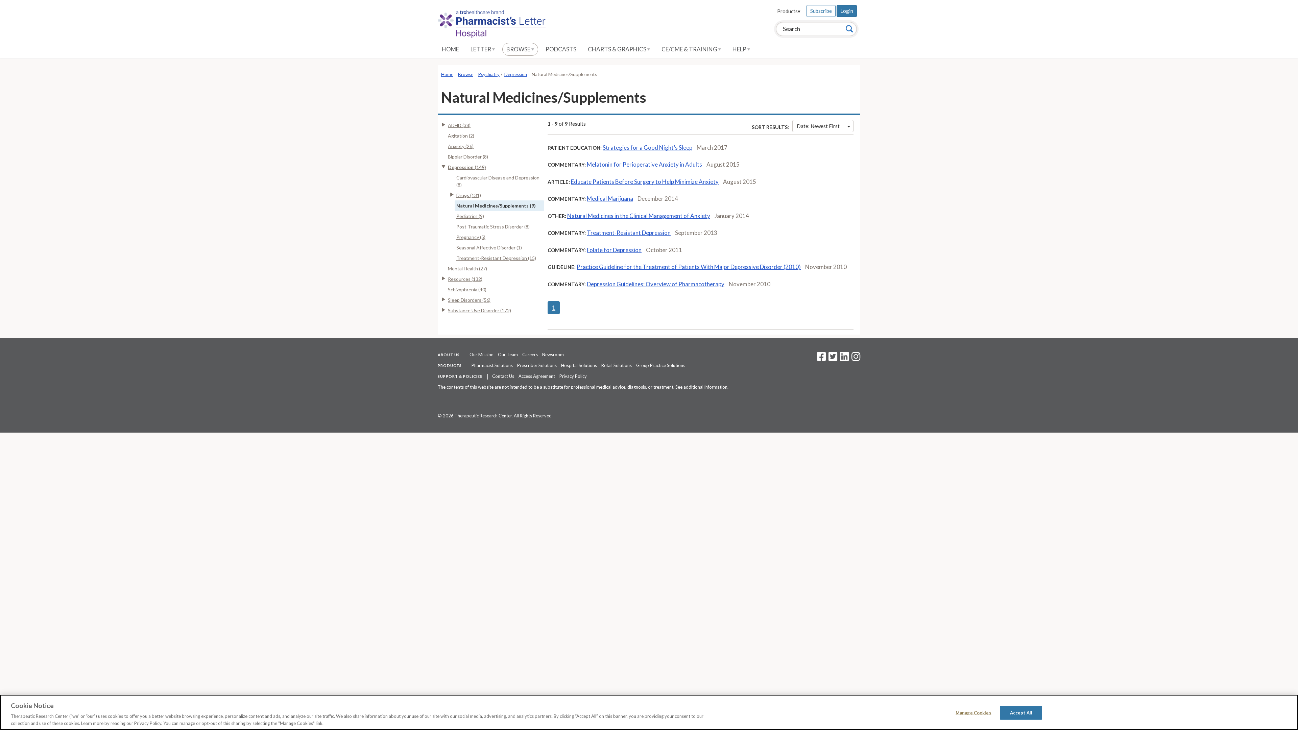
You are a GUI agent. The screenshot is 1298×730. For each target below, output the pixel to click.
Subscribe (821, 11)
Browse (518, 49)
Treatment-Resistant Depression (629, 232)
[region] (649, 712)
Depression (515, 74)
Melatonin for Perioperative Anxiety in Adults (644, 164)
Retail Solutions (616, 365)
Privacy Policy (573, 376)
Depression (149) (467, 167)
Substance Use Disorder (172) (479, 310)
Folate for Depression (614, 249)
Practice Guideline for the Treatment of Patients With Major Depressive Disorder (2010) (689, 266)
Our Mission (482, 354)
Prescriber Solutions (537, 365)
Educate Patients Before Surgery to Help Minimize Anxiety (645, 181)
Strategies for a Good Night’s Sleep (647, 147)
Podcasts (561, 49)
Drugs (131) (468, 195)
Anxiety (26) (461, 146)
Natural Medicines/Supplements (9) (496, 206)
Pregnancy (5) (470, 237)
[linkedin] (844, 358)
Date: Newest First (818, 126)
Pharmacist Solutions (492, 365)
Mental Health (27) (467, 268)
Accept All (1021, 712)
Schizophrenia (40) (467, 289)
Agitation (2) (461, 136)
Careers (530, 354)
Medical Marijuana (610, 198)
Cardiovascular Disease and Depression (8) (497, 181)
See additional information (701, 387)
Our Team (508, 354)
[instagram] (855, 358)
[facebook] (821, 358)
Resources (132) (465, 279)
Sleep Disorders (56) (469, 300)
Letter (481, 49)
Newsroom (553, 354)
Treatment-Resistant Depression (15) (496, 258)
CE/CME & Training (690, 49)
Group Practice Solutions (660, 365)
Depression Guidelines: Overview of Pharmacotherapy (655, 284)
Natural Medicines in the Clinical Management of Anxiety (638, 215)
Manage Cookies (973, 712)
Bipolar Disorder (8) (468, 157)
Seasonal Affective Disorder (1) (489, 247)
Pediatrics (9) (470, 216)
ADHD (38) (459, 125)
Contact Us (503, 376)
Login (846, 11)
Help (739, 49)
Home (450, 49)
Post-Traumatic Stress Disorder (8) (493, 226)
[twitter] (832, 358)
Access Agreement (537, 376)
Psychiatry (489, 74)
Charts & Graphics (617, 49)
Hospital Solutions (579, 365)
